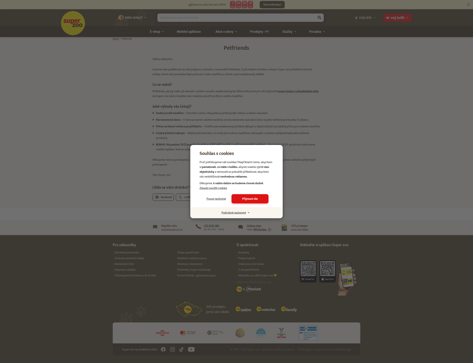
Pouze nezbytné (216, 199)
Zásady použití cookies (213, 188)
